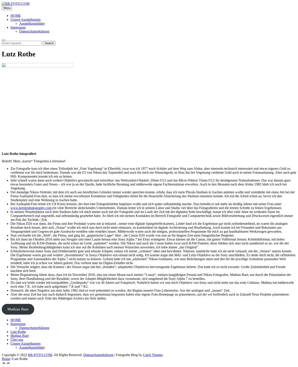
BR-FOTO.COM (40, 355)
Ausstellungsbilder (32, 23)
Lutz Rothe (18, 332)
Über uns (16, 339)
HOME (15, 15)
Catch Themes (153, 355)
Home (6, 359)
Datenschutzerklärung (34, 31)
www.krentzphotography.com (31, 208)
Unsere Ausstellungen (25, 19)
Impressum (18, 27)
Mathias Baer (18, 309)
